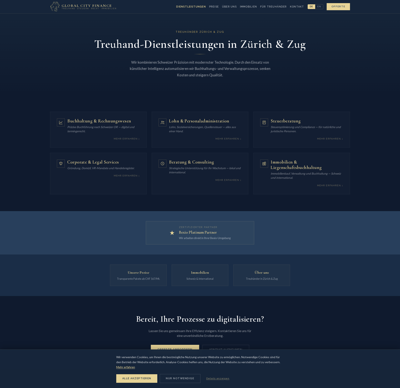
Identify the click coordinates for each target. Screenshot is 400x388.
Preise (214, 6)
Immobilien (248, 6)
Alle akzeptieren (136, 378)
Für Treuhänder (273, 6)
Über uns (229, 6)
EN (319, 6)
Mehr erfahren (125, 367)
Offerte (338, 6)
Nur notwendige (180, 378)
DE (311, 6)
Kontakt (297, 6)
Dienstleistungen (191, 6)
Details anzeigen (217, 378)
